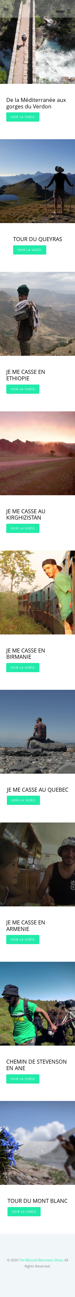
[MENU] (69, 10)
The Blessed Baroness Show (41, 1260)
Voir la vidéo (23, 117)
